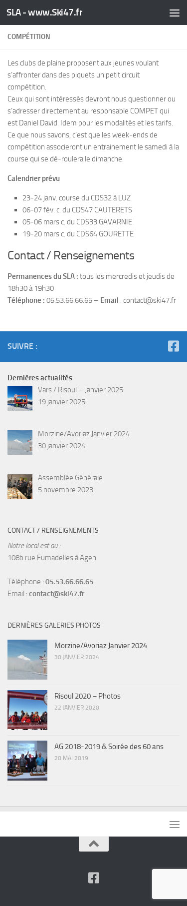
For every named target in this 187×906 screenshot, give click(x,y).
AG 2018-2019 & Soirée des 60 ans (109, 746)
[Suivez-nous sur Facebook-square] (173, 346)
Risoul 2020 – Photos (87, 696)
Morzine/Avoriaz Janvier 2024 (100, 645)
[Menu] (174, 12)
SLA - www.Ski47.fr (44, 12)
